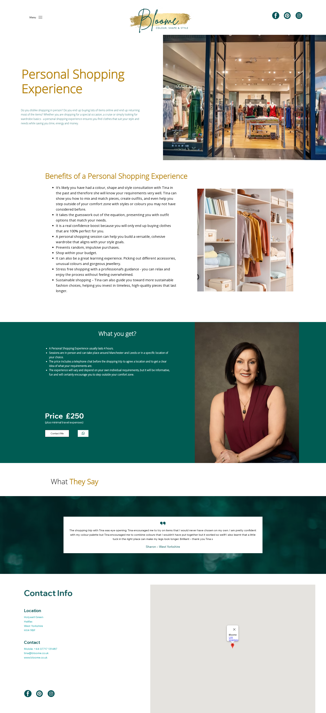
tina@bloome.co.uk (36, 653)
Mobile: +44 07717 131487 (40, 648)
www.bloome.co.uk (35, 657)
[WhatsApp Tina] (83, 433)
